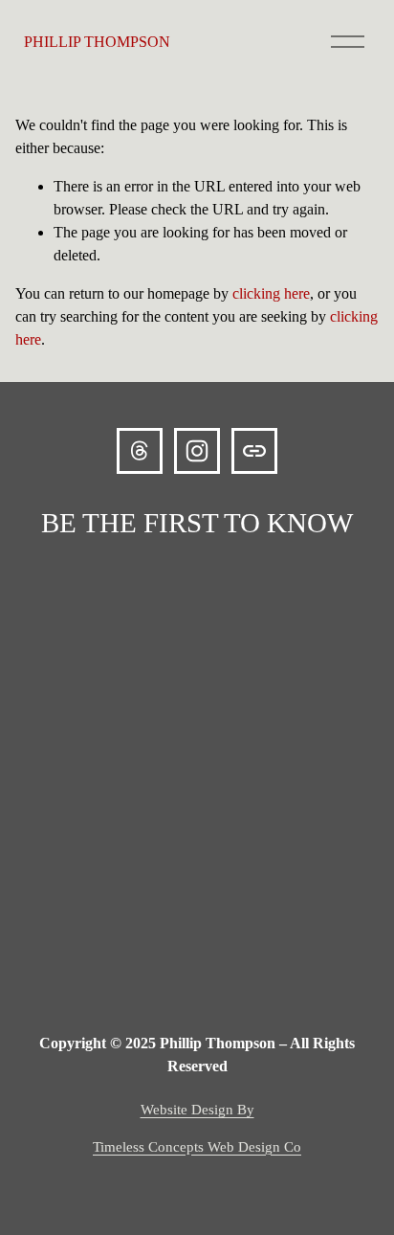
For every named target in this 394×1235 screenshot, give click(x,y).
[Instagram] (197, 451)
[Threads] (140, 451)
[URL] (254, 451)
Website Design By (197, 1109)
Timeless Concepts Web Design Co (197, 1147)
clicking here (271, 293)
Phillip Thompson (97, 42)
